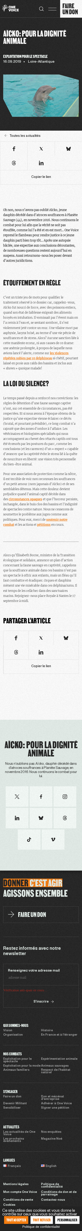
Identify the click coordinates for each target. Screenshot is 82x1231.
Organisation (13, 1035)
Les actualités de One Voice (19, 1133)
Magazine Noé (51, 1139)
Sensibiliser (12, 1108)
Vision (7, 1030)
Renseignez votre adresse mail (34, 970)
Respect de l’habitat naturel (55, 1071)
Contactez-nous (53, 1200)
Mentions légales (15, 1184)
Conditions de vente (18, 1200)
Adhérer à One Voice (56, 1103)
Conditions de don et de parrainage (59, 1193)
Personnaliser (67, 1220)
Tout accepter (16, 1220)
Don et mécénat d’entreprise (52, 1098)
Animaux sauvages (55, 1066)
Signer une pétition (55, 1108)
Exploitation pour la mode (22, 1066)
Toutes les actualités (25, 136)
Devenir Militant (15, 1103)
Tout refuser (42, 1220)
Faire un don (12, 1096)
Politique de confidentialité (52, 1185)
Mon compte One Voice (20, 1192)
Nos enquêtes (51, 1132)
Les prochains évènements (13, 1140)
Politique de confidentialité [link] (41, 1226)
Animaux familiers (16, 1070)
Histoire (47, 1030)
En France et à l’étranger (59, 1035)
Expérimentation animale (59, 1059)
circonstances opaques (25, 499)
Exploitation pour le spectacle (17, 1060)
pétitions (44, 525)
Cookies (9, 1205)
